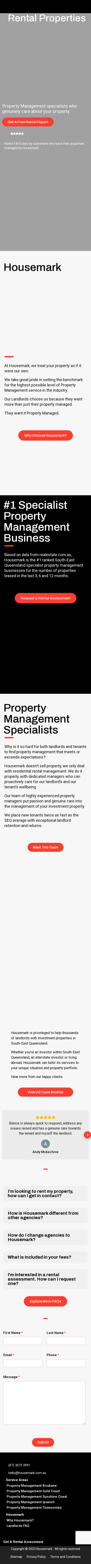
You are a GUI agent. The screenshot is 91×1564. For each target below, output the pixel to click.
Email (7, 1355)
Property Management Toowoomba (34, 1508)
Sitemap (16, 1557)
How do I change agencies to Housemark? (39, 1237)
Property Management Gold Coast (33, 1491)
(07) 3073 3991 (19, 1465)
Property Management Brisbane (32, 1486)
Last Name (55, 1333)
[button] (3, 1134)
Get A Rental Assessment (23, 1542)
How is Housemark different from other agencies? (43, 1215)
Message (10, 1377)
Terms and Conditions (65, 1557)
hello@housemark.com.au (27, 1473)
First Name (12, 1333)
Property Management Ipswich (31, 1502)
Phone (52, 1355)
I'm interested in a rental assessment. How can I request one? (42, 1279)
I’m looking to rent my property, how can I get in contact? (40, 1193)
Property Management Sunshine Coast (37, 1497)
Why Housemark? (20, 1520)
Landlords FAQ (18, 1526)
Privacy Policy (36, 1557)
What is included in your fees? (39, 1257)
